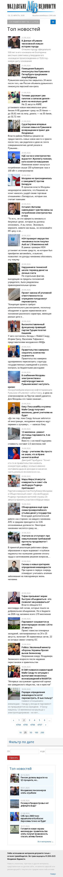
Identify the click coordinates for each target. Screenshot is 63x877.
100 (36, 732)
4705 (25, 724)
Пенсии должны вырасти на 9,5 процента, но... (34, 778)
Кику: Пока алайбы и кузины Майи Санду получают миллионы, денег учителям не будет (37, 411)
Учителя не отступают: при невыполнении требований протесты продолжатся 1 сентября (36, 540)
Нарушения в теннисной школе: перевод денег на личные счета (35, 270)
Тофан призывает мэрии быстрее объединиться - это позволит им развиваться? (36, 599)
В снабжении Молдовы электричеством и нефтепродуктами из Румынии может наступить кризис (28, 381)
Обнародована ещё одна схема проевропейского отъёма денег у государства (36, 510)
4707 (39, 724)
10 (20, 732)
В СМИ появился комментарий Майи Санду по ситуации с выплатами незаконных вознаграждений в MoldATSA (37, 674)
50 (31, 732)
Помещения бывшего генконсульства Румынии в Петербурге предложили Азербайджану (36, 73)
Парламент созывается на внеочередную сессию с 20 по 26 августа (37, 624)
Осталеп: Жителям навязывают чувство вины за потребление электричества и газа (37, 211)
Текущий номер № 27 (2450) (23, 21)
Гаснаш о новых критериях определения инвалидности (36, 566)
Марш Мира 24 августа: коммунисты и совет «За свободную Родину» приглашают (34, 483)
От (8, 751)
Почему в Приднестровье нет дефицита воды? (35, 804)
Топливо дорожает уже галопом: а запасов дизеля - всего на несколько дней (36, 98)
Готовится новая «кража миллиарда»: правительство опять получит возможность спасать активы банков (34, 832)
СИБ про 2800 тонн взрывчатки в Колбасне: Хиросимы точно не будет (33, 818)
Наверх (53, 874)
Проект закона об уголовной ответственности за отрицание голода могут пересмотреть (37, 297)
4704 (18, 724)
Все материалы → (45, 841)
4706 (32, 724)
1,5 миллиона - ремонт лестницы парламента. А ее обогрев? (36, 434)
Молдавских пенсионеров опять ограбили (33, 791)
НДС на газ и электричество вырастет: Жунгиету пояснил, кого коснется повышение (37, 158)
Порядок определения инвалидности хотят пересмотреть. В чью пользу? (37, 695)
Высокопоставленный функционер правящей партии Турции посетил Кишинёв (34, 328)
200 (42, 732)
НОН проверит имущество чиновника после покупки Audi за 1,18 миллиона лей (35, 241)
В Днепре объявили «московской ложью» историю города (32, 43)
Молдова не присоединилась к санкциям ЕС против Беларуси (37, 181)
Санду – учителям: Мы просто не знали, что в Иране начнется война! (37, 454)
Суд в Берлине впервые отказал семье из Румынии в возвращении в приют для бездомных (36, 128)
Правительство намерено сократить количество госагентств (35, 352)
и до (42, 751)
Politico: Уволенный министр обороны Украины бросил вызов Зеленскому (36, 650)
